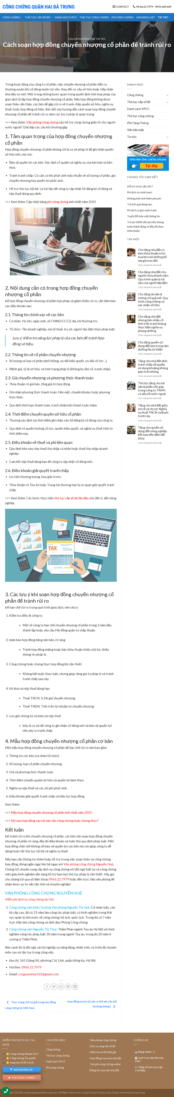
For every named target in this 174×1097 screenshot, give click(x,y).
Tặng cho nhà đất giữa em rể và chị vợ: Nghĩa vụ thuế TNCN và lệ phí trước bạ (153, 411)
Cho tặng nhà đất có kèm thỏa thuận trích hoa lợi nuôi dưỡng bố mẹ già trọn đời (152, 255)
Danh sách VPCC (66, 17)
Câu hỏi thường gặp (81, 39)
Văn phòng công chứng (42, 122)
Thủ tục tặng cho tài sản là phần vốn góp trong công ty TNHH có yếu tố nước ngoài (152, 388)
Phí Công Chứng (122, 17)
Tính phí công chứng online (105, 1064)
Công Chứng (88, 1092)
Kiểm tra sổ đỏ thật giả (103, 1052)
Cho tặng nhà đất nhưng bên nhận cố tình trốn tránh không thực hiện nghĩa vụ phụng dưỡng (152, 324)
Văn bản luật (145, 17)
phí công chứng (57, 202)
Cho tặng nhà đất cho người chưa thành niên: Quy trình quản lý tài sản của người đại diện (153, 277)
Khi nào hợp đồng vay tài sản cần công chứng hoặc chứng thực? (55, 821)
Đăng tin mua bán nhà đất (104, 1070)
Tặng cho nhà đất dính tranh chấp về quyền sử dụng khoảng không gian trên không (153, 366)
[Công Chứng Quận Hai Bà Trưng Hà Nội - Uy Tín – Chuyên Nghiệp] (39, 6)
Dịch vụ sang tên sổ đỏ (102, 1046)
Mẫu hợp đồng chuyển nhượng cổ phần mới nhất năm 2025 (51, 812)
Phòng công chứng (107, 1092)
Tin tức (163, 17)
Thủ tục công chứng (94, 17)
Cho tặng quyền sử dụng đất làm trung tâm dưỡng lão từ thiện (153, 346)
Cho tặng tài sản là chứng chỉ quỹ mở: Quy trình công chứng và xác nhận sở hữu (153, 299)
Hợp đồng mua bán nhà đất (105, 1058)
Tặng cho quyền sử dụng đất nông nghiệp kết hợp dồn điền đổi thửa (152, 433)
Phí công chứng (23, 1077)
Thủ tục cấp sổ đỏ (37, 17)
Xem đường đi (23, 1069)
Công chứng (11, 17)
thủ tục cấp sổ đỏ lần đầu (71, 498)
